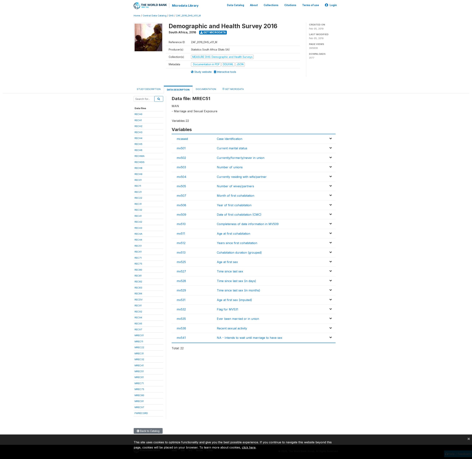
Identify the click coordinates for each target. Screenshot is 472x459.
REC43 (138, 227)
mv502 (181, 158)
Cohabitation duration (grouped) (239, 252)
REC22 (138, 197)
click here (249, 447)
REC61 (138, 251)
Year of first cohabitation (234, 205)
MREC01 (139, 335)
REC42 (138, 221)
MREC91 (139, 401)
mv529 (181, 290)
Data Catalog (235, 5)
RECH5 (138, 143)
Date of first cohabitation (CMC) (239, 214)
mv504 (181, 177)
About (254, 5)
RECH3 (138, 132)
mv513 (181, 252)
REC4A (138, 233)
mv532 (181, 309)
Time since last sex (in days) (236, 281)
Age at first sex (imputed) (234, 300)
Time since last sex (230, 271)
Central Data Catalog (154, 15)
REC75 (138, 263)
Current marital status (232, 148)
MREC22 (139, 347)
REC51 (138, 245)
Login (333, 5)
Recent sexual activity (232, 328)
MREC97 (139, 407)
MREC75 (139, 389)
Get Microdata (214, 32)
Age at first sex (227, 262)
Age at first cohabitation (233, 233)
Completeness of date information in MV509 (248, 224)
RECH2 (138, 126)
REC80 (138, 269)
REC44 (138, 239)
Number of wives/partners (235, 186)
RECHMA (140, 155)
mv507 (181, 195)
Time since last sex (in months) (238, 290)
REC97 (138, 329)
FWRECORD (141, 413)
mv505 (181, 186)
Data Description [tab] (178, 89)
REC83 (138, 287)
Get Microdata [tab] (234, 89)
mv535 (181, 319)
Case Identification (229, 139)
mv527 (181, 271)
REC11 (138, 185)
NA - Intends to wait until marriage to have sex (249, 338)
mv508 (181, 205)
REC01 (138, 179)
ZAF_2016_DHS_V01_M (188, 15)
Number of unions (230, 167)
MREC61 (139, 377)
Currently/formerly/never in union (240, 158)
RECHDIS (140, 162)
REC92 (138, 311)
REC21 (138, 191)
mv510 (181, 224)
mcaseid (182, 139)
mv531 (181, 300)
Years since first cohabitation (237, 243)
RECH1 (138, 120)
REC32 (138, 209)
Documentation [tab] (206, 89)
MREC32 (139, 359)
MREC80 (139, 395)
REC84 (138, 293)
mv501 (181, 148)
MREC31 (139, 353)
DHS (171, 15)
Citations (290, 5)
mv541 (181, 338)
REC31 (138, 203)
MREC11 (139, 341)
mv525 (181, 262)
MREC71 (139, 383)
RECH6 (138, 150)
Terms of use (310, 5)
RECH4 (138, 138)
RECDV (139, 299)
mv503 (181, 167)
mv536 (181, 328)
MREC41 (139, 365)
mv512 (181, 243)
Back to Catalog (149, 430)
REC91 (138, 305)
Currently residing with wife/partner (242, 177)
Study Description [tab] (149, 89)
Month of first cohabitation (235, 195)
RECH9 (138, 174)
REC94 (138, 317)
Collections (271, 5)
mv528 (181, 281)
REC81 (138, 275)
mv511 (181, 233)
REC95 (138, 323)
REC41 (138, 215)
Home (137, 15)
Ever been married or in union (238, 319)
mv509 (181, 214)
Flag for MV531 (227, 309)
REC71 (138, 257)
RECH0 (138, 114)
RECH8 (138, 167)
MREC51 (139, 371)
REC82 (138, 281)
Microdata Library (185, 5)
